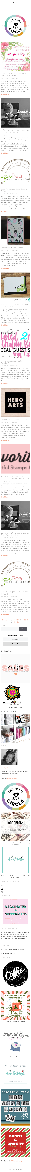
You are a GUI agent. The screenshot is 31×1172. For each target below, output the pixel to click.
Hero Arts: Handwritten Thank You (14, 420)
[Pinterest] (2, 893)
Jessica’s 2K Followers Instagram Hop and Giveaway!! (14, 75)
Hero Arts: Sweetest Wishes (12, 248)
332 (24, 620)
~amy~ (4, 767)
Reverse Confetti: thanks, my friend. (15, 304)
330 (17, 620)
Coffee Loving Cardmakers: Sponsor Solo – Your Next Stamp (15, 534)
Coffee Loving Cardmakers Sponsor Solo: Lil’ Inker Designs (15, 131)
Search (3, 626)
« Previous (4, 620)
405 (14, 622)
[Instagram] (2, 889)
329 (14, 620)
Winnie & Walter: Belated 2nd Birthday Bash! (12, 362)
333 (28, 620)
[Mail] (2, 886)
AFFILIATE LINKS (12, 778)
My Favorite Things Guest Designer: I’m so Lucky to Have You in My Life (15, 477)
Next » (18, 622)
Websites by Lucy (16, 1161)
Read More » (5, 94)
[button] (3, 26)
